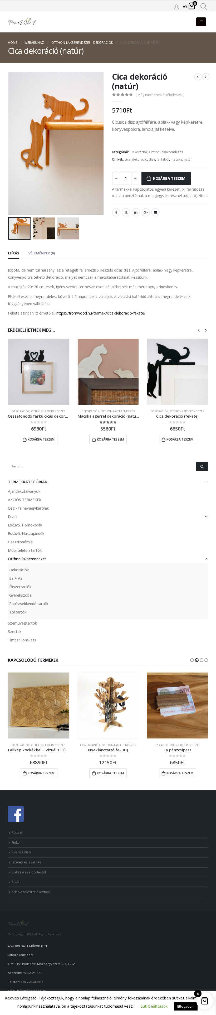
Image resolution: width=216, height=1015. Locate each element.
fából (165, 159)
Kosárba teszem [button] (41, 439)
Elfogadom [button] (185, 1006)
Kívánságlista (22, 852)
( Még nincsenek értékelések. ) (160, 94)
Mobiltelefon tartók (25, 550)
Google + (145, 212)
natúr (188, 159)
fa (158, 159)
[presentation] (14, 144)
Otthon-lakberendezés (166, 152)
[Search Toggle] (204, 6)
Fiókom (17, 842)
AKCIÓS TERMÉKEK (24, 499)
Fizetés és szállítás (26, 862)
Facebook (116, 212)
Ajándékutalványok (24, 491)
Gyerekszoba (20, 595)
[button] (192, 660)
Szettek (14, 631)
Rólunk (17, 832)
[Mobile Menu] (201, 21)
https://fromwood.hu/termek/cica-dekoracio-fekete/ (100, 313)
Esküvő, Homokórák (25, 525)
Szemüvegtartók (22, 623)
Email (155, 212)
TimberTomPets (22, 639)
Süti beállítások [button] (154, 1006)
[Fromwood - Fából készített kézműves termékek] (22, 22)
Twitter (126, 212)
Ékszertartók (20, 586)
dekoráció (139, 159)
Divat (12, 516)
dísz (152, 159)
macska (176, 159)
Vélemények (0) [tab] (41, 253)
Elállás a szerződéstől (29, 872)
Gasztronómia (20, 541)
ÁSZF (15, 882)
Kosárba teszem (169, 178)
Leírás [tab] (13, 253)
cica (127, 159)
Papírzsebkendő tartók (28, 603)
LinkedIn (136, 212)
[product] (38, 372)
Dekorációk (139, 152)
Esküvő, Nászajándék (26, 533)
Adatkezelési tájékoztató (31, 892)
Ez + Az (15, 578)
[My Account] (176, 6)
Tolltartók (17, 612)
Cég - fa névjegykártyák (28, 508)
